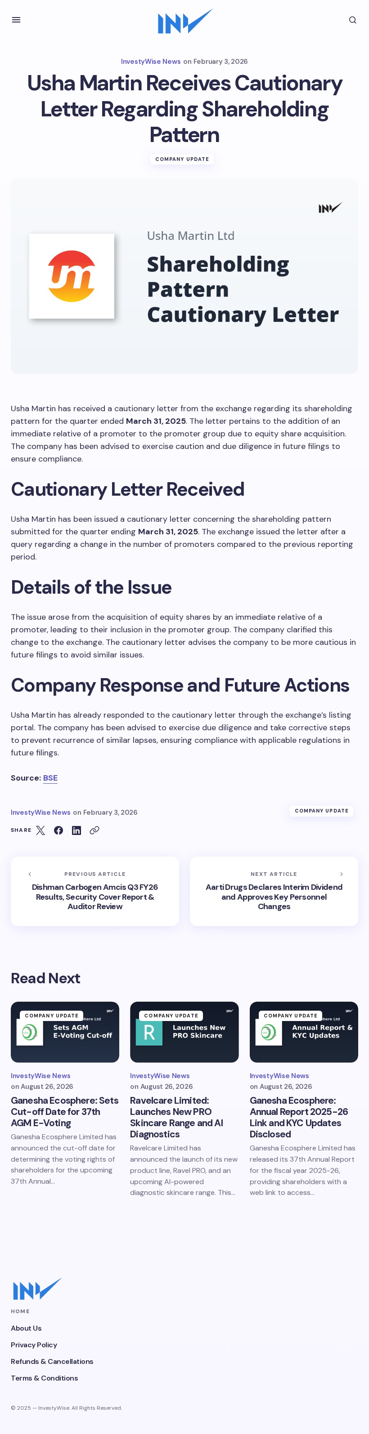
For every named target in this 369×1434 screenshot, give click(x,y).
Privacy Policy (34, 1345)
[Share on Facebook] (59, 830)
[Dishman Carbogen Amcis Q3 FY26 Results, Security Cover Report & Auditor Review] (95, 891)
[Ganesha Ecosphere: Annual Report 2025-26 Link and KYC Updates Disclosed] (304, 1032)
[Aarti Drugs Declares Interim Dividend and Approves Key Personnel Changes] (274, 891)
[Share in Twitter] (41, 830)
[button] (16, 19)
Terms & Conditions (44, 1378)
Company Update (182, 159)
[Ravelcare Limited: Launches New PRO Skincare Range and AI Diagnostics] (184, 1032)
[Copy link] (95, 830)
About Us (26, 1328)
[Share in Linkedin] (77, 830)
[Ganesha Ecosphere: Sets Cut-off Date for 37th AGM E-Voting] (65, 1032)
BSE (50, 777)
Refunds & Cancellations (52, 1361)
